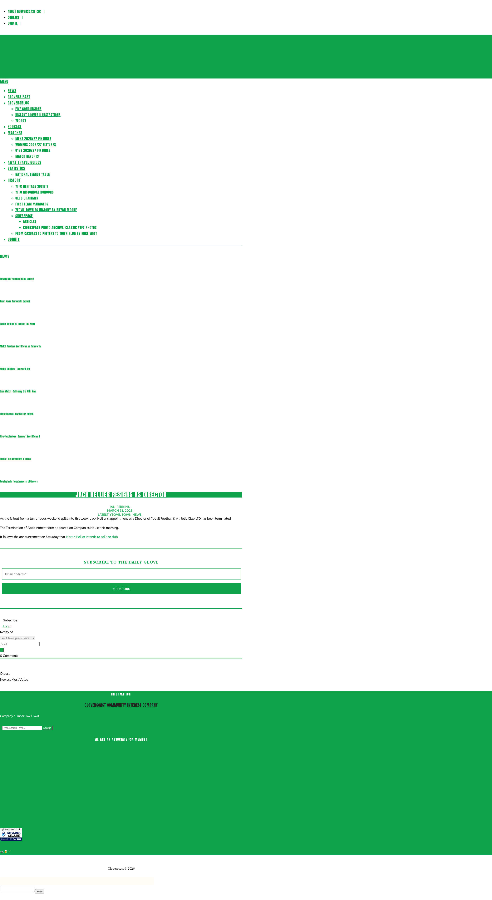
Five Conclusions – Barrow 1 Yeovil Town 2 (20, 436)
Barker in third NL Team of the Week (17, 324)
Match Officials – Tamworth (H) (15, 369)
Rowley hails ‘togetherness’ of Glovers (19, 481)
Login (6, 626)
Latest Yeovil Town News (120, 515)
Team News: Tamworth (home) (15, 301)
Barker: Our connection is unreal (15, 459)
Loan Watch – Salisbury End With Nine (18, 391)
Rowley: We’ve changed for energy (17, 279)
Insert (40, 891)
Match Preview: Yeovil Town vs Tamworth (20, 346)
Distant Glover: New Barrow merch (16, 414)
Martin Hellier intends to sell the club (92, 537)
